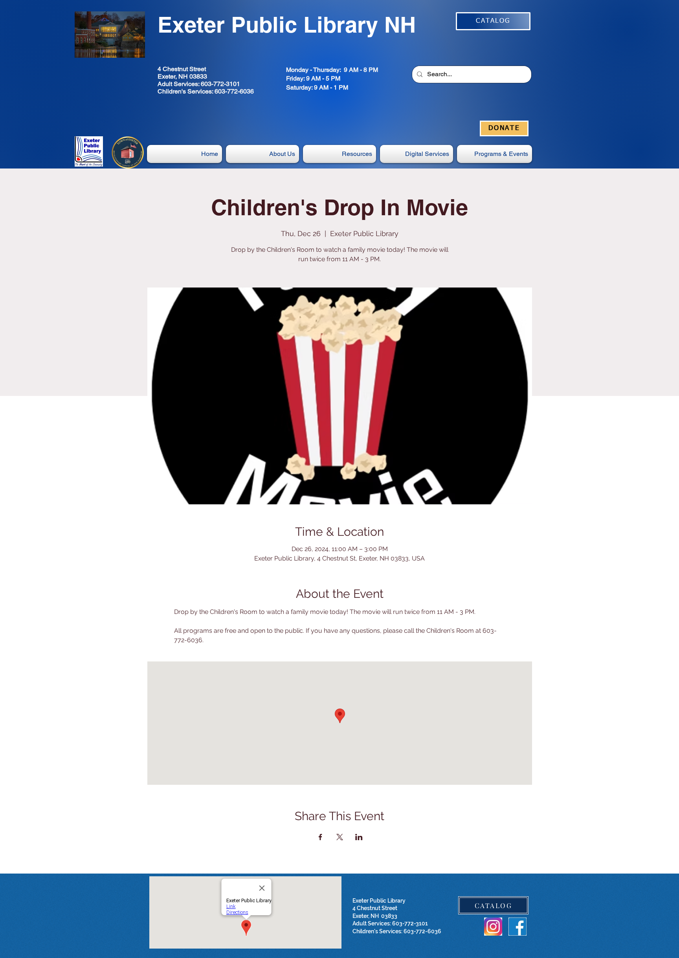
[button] (416, 154)
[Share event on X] (339, 837)
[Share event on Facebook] (320, 837)
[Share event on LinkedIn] (359, 837)
